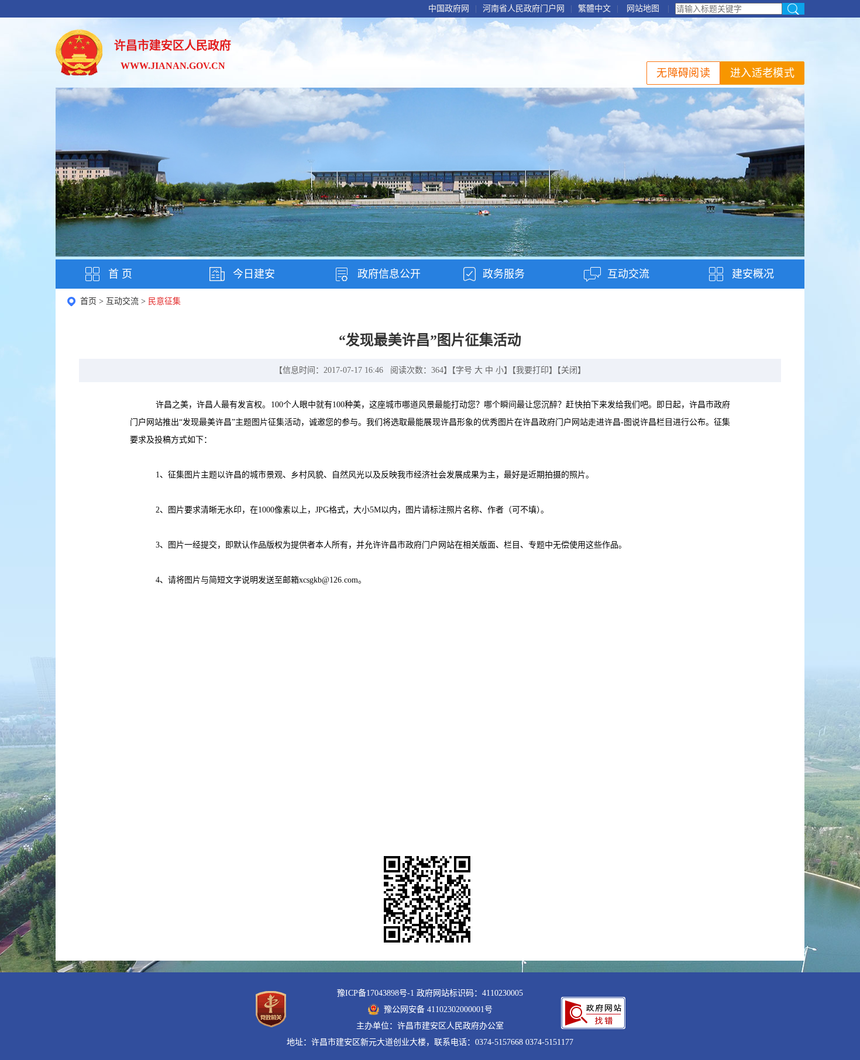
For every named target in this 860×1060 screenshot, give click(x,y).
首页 (88, 301)
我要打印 (532, 370)
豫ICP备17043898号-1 (375, 993)
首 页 (120, 274)
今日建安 (254, 274)
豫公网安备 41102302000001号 (438, 1009)
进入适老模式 (762, 73)
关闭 (569, 370)
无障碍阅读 (683, 73)
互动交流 (628, 274)
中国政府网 (448, 8)
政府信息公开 (389, 274)
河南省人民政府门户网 (524, 8)
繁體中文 (594, 8)
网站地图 (643, 8)
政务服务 (504, 274)
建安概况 (753, 274)
